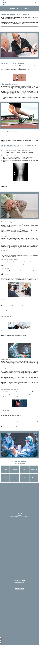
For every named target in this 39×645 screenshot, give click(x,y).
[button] (35, 2)
